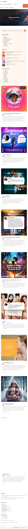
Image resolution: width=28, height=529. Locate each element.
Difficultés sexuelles (6, 40)
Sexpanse (4, 1)
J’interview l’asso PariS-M (7, 154)
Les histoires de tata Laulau (8, 43)
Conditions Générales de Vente (6, 510)
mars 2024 (5, 76)
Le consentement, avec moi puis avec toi (12, 57)
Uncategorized (6, 45)
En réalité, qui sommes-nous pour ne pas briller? (11, 237)
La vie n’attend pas (6, 196)
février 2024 (5, 77)
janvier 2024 (5, 78)
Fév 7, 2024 (8, 281)
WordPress (25, 527)
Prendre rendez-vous (25, 5)
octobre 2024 (6, 73)
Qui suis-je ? (3, 504)
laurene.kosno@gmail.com (5, 518)
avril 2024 (5, 75)
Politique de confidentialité (6, 508)
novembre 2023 (6, 79)
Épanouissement (6, 41)
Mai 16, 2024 (8, 156)
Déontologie (4, 511)
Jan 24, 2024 (8, 405)
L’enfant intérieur (6, 474)
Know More (4, 123)
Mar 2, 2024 (8, 197)
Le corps (4, 321)
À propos (5, 36)
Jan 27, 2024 (8, 322)
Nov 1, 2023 (8, 475)
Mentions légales (4, 509)
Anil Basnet (20, 527)
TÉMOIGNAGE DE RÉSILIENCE (8, 403)
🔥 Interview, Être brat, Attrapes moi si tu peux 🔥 (13, 54)
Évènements (5, 42)
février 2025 (5, 70)
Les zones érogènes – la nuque (8, 362)
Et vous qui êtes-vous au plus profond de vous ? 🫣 (12, 279)
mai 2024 (5, 74)
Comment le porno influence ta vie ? (11, 64)
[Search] (25, 30)
